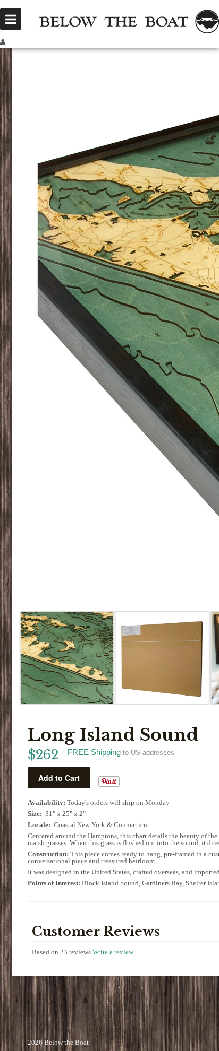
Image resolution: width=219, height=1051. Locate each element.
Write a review (112, 952)
